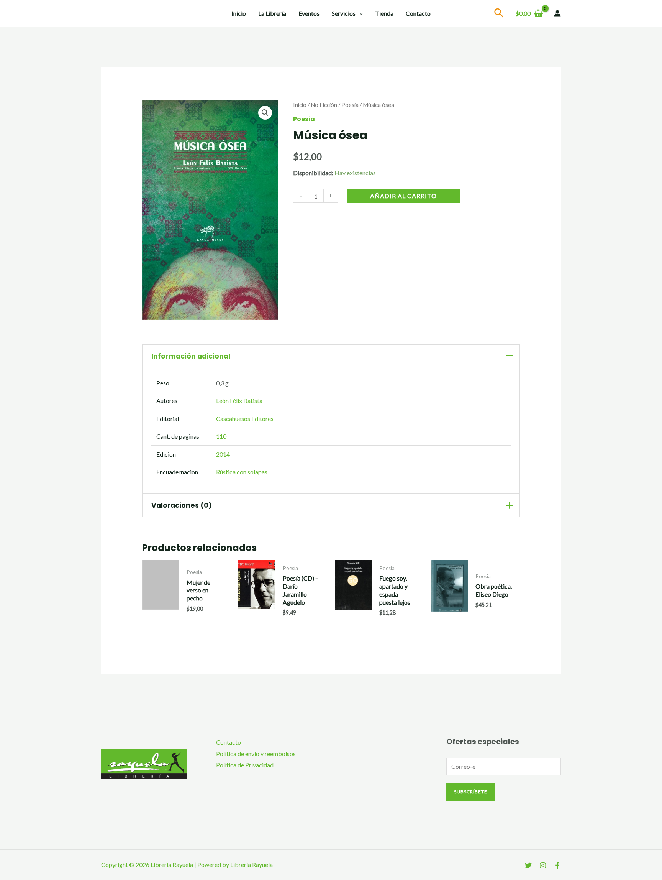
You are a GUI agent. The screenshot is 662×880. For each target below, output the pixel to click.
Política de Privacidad (245, 764)
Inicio (238, 13)
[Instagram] (542, 865)
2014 (223, 454)
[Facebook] (557, 865)
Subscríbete (470, 791)
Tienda (384, 13)
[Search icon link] (499, 14)
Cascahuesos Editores (245, 418)
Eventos (309, 13)
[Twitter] (528, 865)
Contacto (418, 13)
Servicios (344, 13)
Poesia (350, 104)
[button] (265, 113)
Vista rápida (161, 612)
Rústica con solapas (241, 471)
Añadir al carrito (403, 196)
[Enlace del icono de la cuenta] (557, 13)
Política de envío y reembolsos (256, 753)
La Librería (272, 13)
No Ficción (324, 104)
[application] (359, 13)
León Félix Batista (239, 400)
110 (221, 436)
